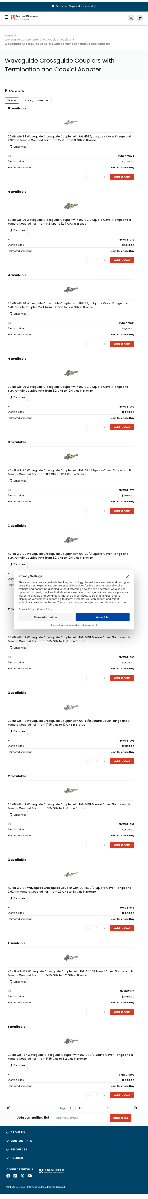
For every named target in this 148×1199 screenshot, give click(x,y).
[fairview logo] (24, 17)
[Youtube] (29, 1176)
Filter (13, 100)
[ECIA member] (51, 1171)
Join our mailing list (33, 1118)
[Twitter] (22, 1176)
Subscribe (120, 1118)
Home (9, 35)
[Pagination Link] (8, 1108)
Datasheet (19, 146)
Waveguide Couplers (57, 39)
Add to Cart (122, 177)
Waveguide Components (22, 39)
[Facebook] (8, 1176)
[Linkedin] (15, 1176)
